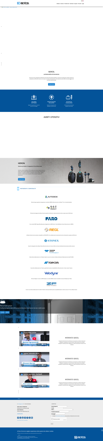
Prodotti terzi (66, 3)
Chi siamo (79, 3)
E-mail (53, 408)
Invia (52, 423)
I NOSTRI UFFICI (20, 413)
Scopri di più (51, 84)
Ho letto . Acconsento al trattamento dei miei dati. (66, 416)
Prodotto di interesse (55, 411)
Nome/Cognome (54, 406)
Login (83, 3)
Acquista (75, 3)
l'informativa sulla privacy (60, 416)
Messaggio (53, 413)
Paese (53, 409)
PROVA (7, 312)
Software (58, 3)
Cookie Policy (36, 437)
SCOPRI (2, 312)
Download (71, 3)
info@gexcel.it (20, 403)
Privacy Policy (31, 437)
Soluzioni (62, 3)
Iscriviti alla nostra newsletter (22, 420)
